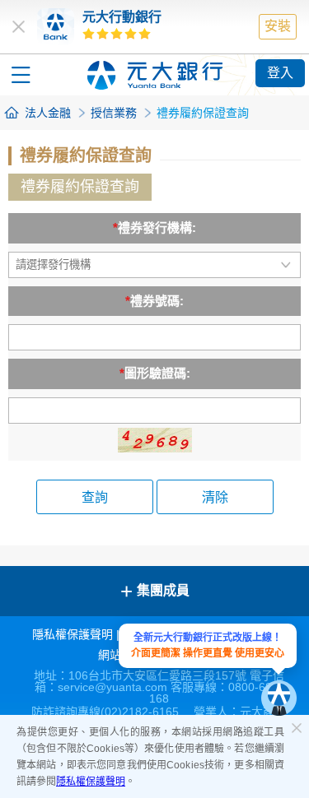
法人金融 (48, 112)
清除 (215, 497)
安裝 (278, 26)
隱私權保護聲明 (90, 781)
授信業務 (114, 112)
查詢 (95, 497)
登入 (280, 73)
